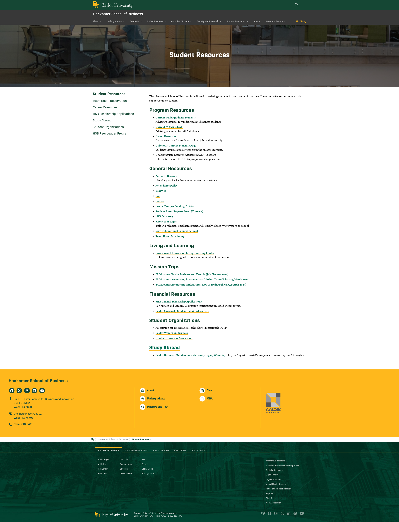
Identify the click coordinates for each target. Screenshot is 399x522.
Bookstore (102, 473)
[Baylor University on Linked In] (288, 514)
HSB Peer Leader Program (111, 133)
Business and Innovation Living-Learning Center (185, 253)
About (96, 21)
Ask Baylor (103, 468)
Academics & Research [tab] (136, 450)
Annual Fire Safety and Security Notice (282, 465)
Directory (124, 468)
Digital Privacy (272, 474)
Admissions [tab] (180, 450)
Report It (270, 493)
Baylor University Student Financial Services (182, 310)
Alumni (257, 21)
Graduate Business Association (174, 338)
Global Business (155, 21)
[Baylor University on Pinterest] (294, 514)
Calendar (124, 459)
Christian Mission (180, 21)
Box (158, 195)
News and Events (274, 21)
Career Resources (105, 107)
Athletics (102, 464)
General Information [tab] (109, 450)
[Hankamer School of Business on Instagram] (27, 390)
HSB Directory (164, 216)
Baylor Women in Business (172, 332)
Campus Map (126, 464)
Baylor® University (152, 513)
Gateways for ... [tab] (199, 450)
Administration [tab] (161, 450)
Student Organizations (108, 126)
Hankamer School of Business (118, 13)
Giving (303, 21)
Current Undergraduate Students (176, 117)
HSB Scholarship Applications (113, 113)
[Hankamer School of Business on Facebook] (12, 390)
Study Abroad (102, 120)
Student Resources (236, 21)
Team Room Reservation (110, 100)
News (144, 459)
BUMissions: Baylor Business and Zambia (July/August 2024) (192, 274)
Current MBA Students (169, 126)
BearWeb (161, 190)
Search (145, 464)
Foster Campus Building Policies (175, 206)
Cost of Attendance (274, 469)
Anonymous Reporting (275, 460)
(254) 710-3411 (23, 424)
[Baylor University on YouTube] (301, 514)
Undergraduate (114, 21)
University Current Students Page (176, 145)
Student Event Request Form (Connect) (179, 211)
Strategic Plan (148, 473)
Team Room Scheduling (170, 236)
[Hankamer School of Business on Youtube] (42, 390)
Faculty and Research (208, 21)
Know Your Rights (167, 221)
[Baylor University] (112, 5)
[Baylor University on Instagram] (275, 514)
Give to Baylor (126, 473)
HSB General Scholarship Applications (179, 301)
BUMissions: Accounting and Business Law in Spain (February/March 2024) (201, 284)
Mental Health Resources (277, 483)
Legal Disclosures (273, 479)
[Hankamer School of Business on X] (19, 390)
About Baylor (104, 459)
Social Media (147, 468)
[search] (297, 5)
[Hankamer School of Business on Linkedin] (34, 390)
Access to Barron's (166, 176)
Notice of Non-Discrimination (278, 488)
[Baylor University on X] (282, 514)
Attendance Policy (167, 185)
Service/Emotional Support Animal (177, 230)
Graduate (134, 21)
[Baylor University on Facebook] (269, 514)
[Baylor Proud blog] (262, 514)
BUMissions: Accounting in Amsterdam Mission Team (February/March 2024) (202, 279)
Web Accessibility (273, 502)
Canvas (160, 201)
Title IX (269, 497)
